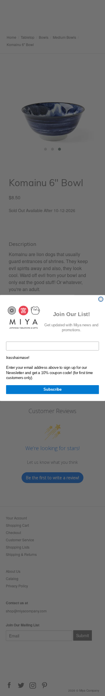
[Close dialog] (101, 299)
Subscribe (52, 389)
